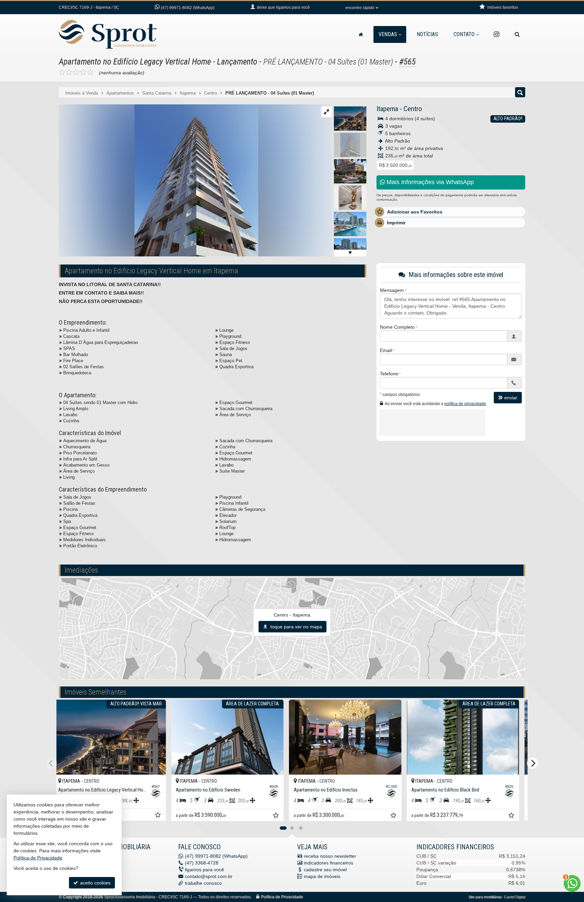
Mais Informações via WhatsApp (429, 182)
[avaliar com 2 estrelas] (69, 72)
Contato (464, 34)
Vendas (388, 34)
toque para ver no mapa (295, 626)
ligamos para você (204, 869)
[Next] (532, 763)
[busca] (517, 34)
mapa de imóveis (322, 876)
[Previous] (51, 763)
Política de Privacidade (282, 897)
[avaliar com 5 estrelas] (90, 72)
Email (386, 350)
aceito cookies (95, 882)
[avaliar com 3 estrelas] (76, 72)
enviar (510, 397)
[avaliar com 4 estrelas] (83, 72)
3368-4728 (201, 863)
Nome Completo (397, 327)
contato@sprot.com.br (209, 876)
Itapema (387, 109)
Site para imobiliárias (485, 897)
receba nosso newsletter (330, 856)
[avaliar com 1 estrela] (62, 72)
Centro (413, 109)
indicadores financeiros (328, 863)
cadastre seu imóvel (325, 869)
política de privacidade (465, 403)
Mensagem (392, 290)
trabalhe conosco (203, 883)
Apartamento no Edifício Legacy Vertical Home (135, 62)
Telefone (389, 373)
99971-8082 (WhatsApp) (188, 7)
